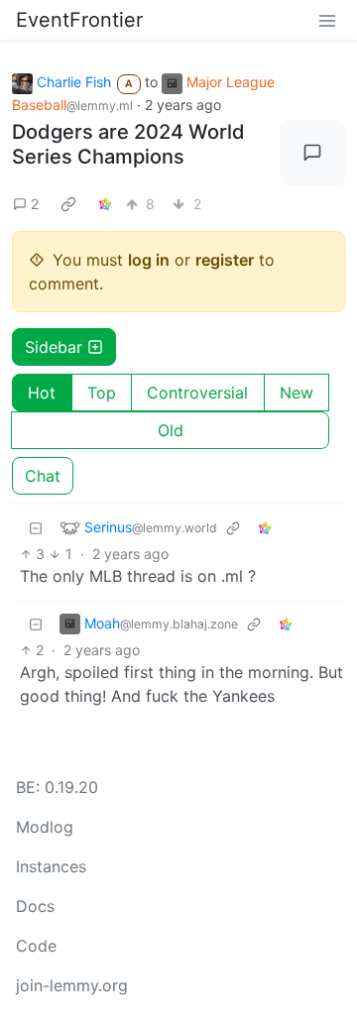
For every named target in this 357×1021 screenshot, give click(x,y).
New (296, 392)
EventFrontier (79, 20)
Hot (42, 392)
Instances (51, 866)
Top (101, 392)
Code (36, 946)
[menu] (327, 20)
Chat (42, 476)
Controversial (197, 392)
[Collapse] (36, 527)
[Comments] (312, 152)
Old (170, 430)
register (224, 260)
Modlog (44, 827)
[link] (68, 204)
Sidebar (53, 347)
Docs (35, 906)
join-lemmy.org (72, 985)
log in (149, 260)
